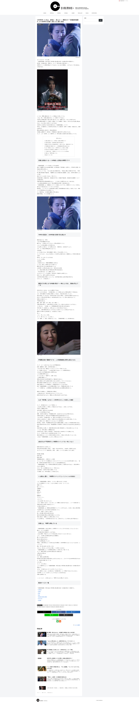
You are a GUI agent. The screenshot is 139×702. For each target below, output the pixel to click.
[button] (66, 615)
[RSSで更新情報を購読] (60, 621)
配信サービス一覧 (48, 154)
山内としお (71, 605)
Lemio (39, 591)
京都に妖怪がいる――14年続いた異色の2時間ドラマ (55, 140)
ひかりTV (40, 598)
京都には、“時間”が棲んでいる (51, 153)
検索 (85, 18)
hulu (39, 595)
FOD (39, 593)
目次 (57, 138)
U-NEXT (40, 589)
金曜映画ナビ (40, 605)
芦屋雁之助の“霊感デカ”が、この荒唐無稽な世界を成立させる (57, 146)
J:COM (39, 600)
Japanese (122, 0)
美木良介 (76, 605)
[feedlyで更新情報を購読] (57, 621)
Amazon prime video (42, 596)
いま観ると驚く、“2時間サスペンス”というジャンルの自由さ (57, 151)
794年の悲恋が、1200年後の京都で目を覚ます (54, 142)
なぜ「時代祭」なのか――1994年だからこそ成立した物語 (56, 147)
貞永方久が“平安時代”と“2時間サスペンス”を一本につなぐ (56, 149)
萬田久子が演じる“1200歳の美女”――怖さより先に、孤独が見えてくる (59, 144)
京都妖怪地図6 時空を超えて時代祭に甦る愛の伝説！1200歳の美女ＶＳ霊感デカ (56, 605)
